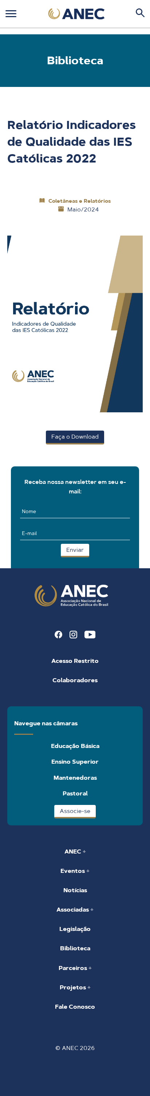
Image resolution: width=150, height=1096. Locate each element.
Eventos (73, 871)
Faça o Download (75, 436)
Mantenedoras (75, 778)
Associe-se (75, 811)
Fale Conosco (75, 1007)
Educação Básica (75, 746)
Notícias (75, 890)
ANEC (73, 851)
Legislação (75, 929)
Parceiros (73, 968)
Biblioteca (75, 948)
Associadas (73, 909)
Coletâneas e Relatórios (79, 201)
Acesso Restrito (75, 661)
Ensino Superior (75, 761)
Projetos (73, 987)
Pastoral (75, 793)
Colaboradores (75, 680)
